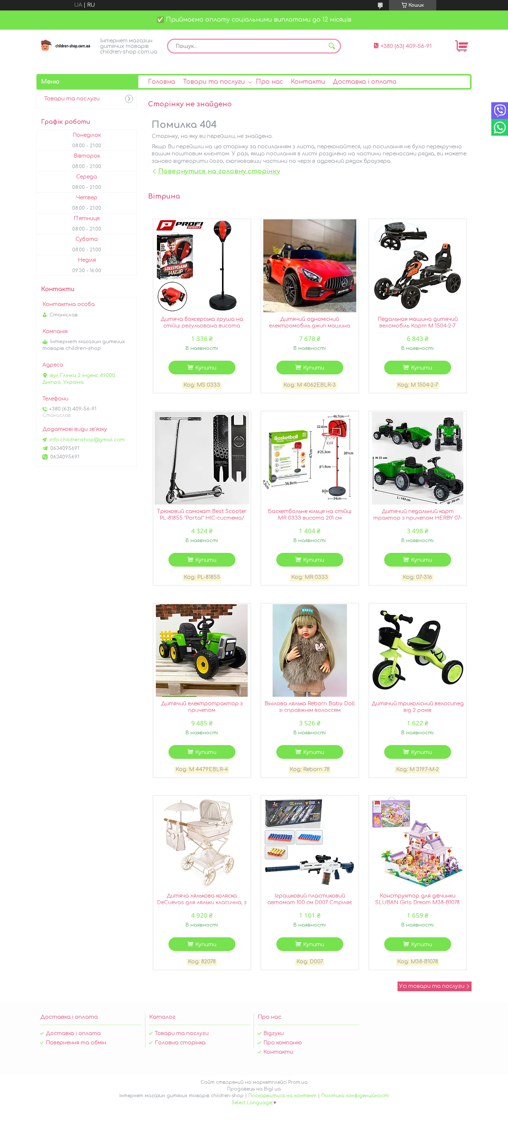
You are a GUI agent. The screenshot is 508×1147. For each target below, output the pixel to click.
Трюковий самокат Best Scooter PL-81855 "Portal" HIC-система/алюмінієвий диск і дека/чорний (202, 518)
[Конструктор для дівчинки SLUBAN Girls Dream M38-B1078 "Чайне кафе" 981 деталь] (417, 842)
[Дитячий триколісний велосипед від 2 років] (417, 650)
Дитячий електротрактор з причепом (202, 707)
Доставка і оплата (364, 81)
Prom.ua (298, 1082)
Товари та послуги (214, 81)
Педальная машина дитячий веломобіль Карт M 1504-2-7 (417, 322)
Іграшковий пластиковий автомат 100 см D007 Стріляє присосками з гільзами (309, 902)
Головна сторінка (180, 1042)
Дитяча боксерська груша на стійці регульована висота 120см (202, 325)
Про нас (269, 81)
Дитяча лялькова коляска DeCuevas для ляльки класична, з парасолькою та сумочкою (202, 902)
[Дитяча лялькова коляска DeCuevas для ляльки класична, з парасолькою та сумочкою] (202, 842)
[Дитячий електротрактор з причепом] (202, 650)
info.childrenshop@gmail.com (87, 439)
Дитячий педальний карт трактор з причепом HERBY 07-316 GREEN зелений (417, 518)
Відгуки (273, 1033)
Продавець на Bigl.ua (254, 1089)
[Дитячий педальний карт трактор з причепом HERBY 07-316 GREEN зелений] (417, 458)
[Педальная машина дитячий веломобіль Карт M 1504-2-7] (417, 265)
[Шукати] (331, 46)
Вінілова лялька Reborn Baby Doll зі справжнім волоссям (309, 707)
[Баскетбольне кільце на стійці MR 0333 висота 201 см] (309, 458)
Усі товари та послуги (431, 986)
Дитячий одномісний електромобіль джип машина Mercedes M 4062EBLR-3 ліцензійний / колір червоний (309, 329)
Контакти (308, 81)
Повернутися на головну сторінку (219, 171)
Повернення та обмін (76, 1042)
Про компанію (282, 1042)
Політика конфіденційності (355, 1095)
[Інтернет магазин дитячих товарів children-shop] (66, 45)
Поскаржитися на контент (282, 1095)
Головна (161, 81)
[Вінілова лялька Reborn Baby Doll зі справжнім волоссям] (309, 650)
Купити (205, 368)
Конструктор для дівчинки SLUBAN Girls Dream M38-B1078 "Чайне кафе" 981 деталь (417, 902)
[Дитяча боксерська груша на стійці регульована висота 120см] (202, 265)
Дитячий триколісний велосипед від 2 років (418, 707)
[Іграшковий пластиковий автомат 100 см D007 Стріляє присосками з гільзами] (309, 842)
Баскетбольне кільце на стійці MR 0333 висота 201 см (309, 515)
